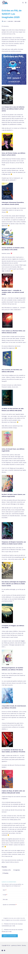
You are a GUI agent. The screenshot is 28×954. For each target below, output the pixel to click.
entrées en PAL (7, 870)
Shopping (5, 873)
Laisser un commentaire (9, 935)
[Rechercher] (23, 2)
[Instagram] (2, 950)
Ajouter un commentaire (9, 904)
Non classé (17, 21)
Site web (5, 899)
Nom (4, 890)
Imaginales (16, 870)
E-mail (5, 894)
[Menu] (25, 2)
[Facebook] (4, 950)
